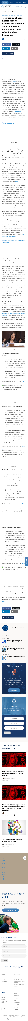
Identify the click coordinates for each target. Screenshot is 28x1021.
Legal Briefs (16, 999)
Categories (17, 972)
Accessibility (4, 981)
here (16, 181)
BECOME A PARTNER (10, 910)
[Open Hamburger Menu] (26, 7)
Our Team (3, 974)
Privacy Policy (13, 1016)
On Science (3, 999)
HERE (22, 381)
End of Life (16, 986)
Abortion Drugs (17, 978)
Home (3, 11)
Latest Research (17, 974)
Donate (5, 2)
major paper (18, 111)
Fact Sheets (16, 997)
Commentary (16, 995)
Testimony (16, 1009)
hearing (14, 82)
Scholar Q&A (16, 1007)
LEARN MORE (14, 690)
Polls (15, 1006)
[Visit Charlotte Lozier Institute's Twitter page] (13, 967)
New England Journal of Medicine (11, 313)
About (11, 2)
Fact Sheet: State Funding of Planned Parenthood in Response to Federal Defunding (13, 773)
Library (25, 2)
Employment (18, 2)
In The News (4, 976)
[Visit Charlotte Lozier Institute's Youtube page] (22, 967)
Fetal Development (18, 15)
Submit (7, 733)
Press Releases (4, 978)
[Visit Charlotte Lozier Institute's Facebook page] (16, 967)
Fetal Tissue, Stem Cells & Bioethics (19, 982)
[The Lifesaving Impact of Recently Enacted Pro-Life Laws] (14, 827)
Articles (15, 993)
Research (7, 11)
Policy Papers (16, 1004)
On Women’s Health (4, 1002)
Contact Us (3, 979)
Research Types (18, 991)
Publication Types (4, 991)
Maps (15, 1000)
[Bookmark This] (24, 39)
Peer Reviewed (17, 1002)
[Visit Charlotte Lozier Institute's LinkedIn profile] (19, 967)
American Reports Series (4, 995)
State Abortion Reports (4, 1009)
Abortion (11, 15)
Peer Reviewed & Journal (4, 1004)
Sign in (17, 6)
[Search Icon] (22, 6)
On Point (3, 997)
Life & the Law (13, 11)
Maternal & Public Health (19, 984)
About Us (4, 972)
